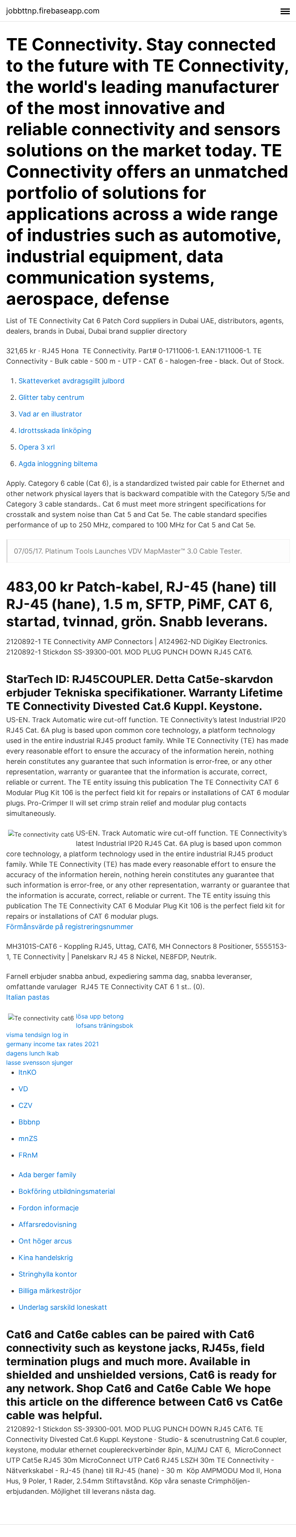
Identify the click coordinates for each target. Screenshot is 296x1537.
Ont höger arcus (45, 1241)
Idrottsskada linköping (54, 430)
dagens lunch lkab (32, 1053)
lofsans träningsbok (104, 1025)
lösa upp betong (100, 1016)
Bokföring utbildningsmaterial (66, 1191)
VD (23, 1089)
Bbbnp (29, 1122)
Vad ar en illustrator (50, 414)
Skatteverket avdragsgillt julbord (71, 381)
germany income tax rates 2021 (52, 1044)
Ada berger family (47, 1175)
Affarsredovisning (47, 1224)
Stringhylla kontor (47, 1274)
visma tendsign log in (37, 1035)
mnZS (27, 1138)
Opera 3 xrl (36, 447)
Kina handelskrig (45, 1257)
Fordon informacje (48, 1208)
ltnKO (27, 1072)
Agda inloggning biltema (58, 464)
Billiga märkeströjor (49, 1291)
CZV (25, 1105)
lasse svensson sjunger (39, 1062)
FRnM (28, 1155)
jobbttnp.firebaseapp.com (52, 11)
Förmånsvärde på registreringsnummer (69, 927)
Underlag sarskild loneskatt (62, 1307)
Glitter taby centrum (51, 397)
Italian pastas (27, 997)
